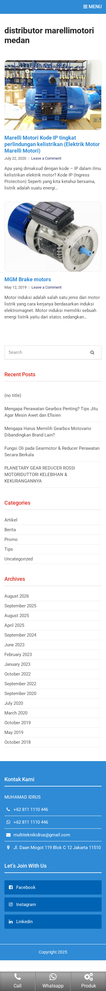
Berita (10, 529)
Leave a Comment (46, 158)
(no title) (12, 395)
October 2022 (17, 674)
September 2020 (20, 693)
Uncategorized (18, 559)
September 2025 (20, 606)
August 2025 (16, 615)
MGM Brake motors (27, 279)
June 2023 (14, 644)
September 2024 (20, 635)
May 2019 (13, 732)
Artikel (10, 520)
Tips (8, 549)
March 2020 (15, 713)
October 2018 (17, 742)
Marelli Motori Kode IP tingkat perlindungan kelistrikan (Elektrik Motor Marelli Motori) (52, 144)
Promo (11, 539)
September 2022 (20, 683)
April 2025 (14, 625)
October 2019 (17, 722)
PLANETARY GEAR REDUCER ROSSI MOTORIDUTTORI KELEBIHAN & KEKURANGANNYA (39, 474)
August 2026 (16, 596)
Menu (94, 6)
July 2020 (13, 703)
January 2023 (17, 664)
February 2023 (18, 654)
